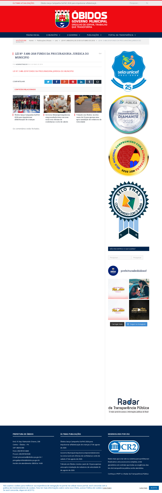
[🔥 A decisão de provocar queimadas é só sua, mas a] (139, 310)
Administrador (21, 64)
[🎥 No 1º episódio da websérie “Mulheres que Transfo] (118, 310)
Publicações (93, 35)
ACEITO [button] (154, 488)
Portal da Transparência (120, 35)
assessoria (125, 462)
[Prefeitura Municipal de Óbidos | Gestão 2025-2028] (81, 18)
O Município (52, 35)
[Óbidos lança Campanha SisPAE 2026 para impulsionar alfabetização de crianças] (26, 104)
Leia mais (107, 488)
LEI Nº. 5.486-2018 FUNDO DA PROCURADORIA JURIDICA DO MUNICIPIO (43, 71)
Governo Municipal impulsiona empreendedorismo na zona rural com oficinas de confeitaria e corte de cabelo (70, 3)
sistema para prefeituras (139, 459)
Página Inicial (32, 35)
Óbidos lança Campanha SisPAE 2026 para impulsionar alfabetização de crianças (27, 117)
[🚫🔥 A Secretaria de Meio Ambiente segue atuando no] (139, 289)
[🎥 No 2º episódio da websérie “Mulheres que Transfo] (118, 289)
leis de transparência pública (119, 468)
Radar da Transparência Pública (136, 474)
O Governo (72, 35)
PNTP (119, 474)
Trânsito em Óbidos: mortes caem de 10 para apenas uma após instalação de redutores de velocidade (89, 118)
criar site (123, 459)
